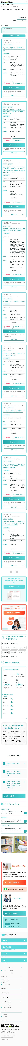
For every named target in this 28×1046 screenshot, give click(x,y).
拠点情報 (5, 1016)
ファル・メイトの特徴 (8, 970)
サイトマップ (4, 1020)
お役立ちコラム (4, 992)
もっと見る (13, 79)
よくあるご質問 (6, 984)
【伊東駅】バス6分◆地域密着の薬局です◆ (14, 301)
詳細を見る (14, 95)
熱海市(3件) (5, 652)
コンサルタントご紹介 (8, 973)
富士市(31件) (14, 643)
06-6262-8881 (6, 1032)
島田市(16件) (5, 643)
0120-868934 (16, 926)
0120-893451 (15, 924)
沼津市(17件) (5, 656)
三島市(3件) (15, 648)
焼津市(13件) (13, 652)
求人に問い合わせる (20, 83)
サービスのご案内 (7, 1005)
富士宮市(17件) (5, 648)
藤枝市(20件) (14, 656)
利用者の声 (5, 982)
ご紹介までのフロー (7, 1007)
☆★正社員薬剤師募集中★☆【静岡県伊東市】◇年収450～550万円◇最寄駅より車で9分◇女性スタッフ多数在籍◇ (14, 523)
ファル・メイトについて (6, 967)
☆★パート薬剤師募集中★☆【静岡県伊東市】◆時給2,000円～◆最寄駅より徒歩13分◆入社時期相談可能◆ (14, 465)
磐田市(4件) (23, 648)
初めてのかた (4, 976)
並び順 (14, 20)
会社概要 (3, 1011)
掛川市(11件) (22, 652)
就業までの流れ (6, 980)
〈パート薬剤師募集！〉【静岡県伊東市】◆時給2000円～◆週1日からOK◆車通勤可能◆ (14, 48)
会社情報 (5, 1014)
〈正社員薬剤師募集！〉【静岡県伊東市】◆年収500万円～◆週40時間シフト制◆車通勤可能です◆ (14, 111)
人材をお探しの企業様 (6, 1001)
